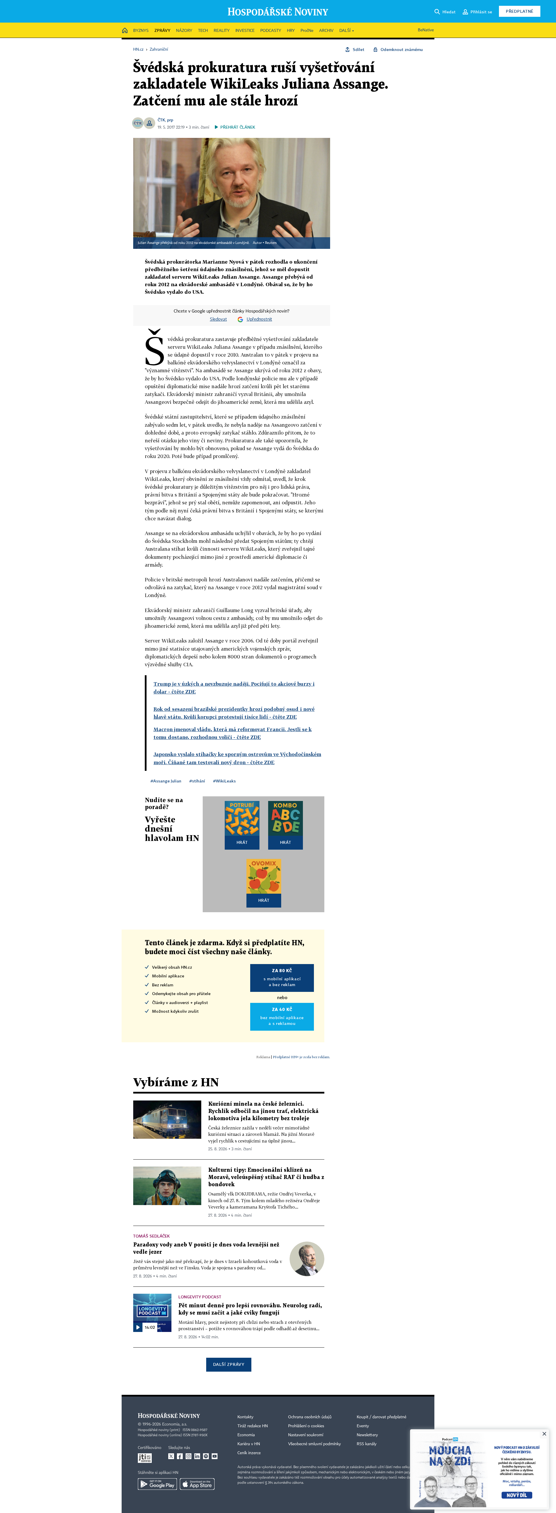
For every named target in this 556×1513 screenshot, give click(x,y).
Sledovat (218, 319)
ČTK (161, 119)
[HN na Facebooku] (180, 1456)
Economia (246, 1435)
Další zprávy (228, 1364)
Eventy (363, 1426)
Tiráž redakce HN (252, 1426)
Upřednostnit (259, 319)
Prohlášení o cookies (306, 1426)
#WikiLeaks (224, 780)
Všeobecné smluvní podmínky (314, 1444)
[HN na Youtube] (214, 1456)
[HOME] (124, 30)
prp (170, 119)
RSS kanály (366, 1444)
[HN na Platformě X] (171, 1456)
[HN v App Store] (197, 1484)
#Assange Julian (166, 780)
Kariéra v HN (248, 1444)
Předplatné (519, 11)
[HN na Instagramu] (188, 1456)
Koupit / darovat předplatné (381, 1417)
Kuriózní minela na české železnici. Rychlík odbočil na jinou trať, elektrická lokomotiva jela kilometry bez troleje (263, 1111)
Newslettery (367, 1435)
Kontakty (245, 1417)
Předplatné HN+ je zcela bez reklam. (301, 1057)
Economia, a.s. (174, 1424)
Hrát (242, 842)
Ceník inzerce (249, 1453)
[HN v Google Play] (157, 1484)
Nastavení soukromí (305, 1435)
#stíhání (197, 780)
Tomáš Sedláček (151, 1235)
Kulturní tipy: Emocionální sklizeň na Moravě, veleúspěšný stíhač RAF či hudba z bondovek (266, 1177)
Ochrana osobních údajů (310, 1417)
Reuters (271, 243)
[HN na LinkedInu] (197, 1456)
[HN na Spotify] (206, 1456)
